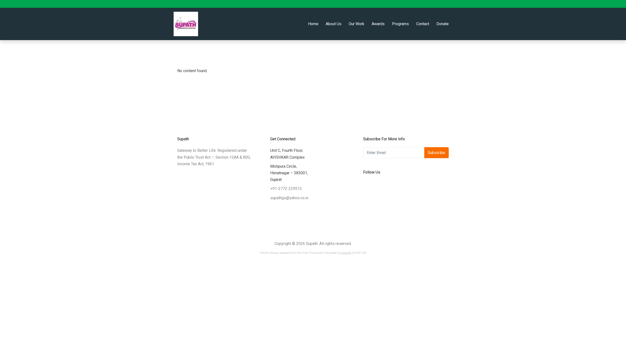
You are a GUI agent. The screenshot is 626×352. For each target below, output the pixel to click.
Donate (442, 24)
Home (313, 24)
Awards (378, 24)
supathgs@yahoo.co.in (289, 198)
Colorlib (346, 252)
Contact (422, 24)
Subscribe (436, 152)
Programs (400, 24)
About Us (333, 24)
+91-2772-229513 (286, 188)
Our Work (356, 24)
